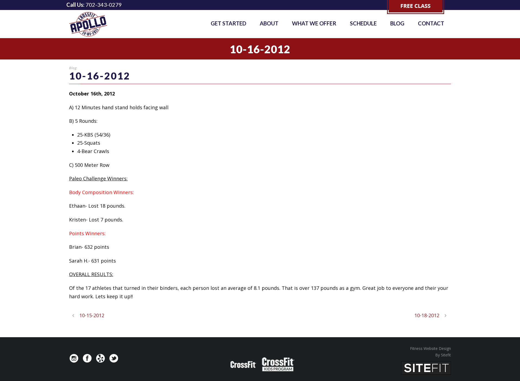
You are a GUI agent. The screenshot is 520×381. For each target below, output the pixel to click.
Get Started (228, 23)
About (269, 23)
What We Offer (314, 23)
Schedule (363, 23)
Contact (431, 23)
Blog (397, 23)
